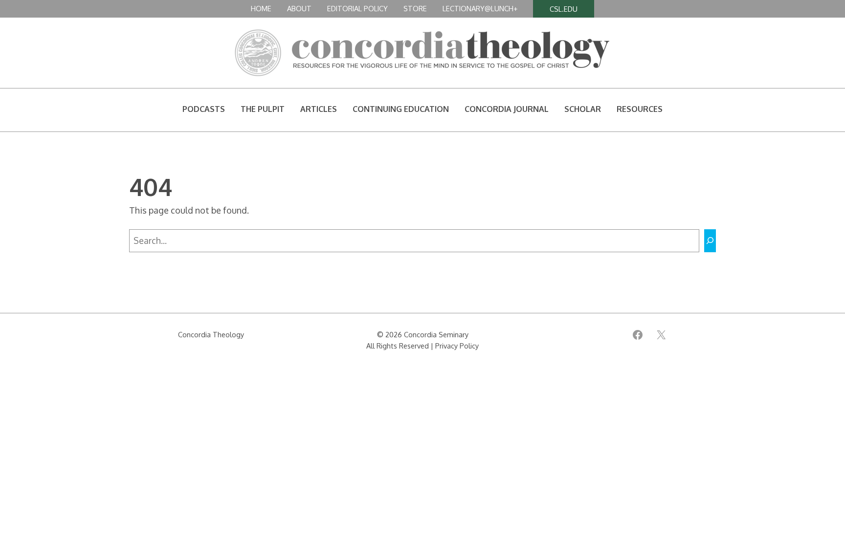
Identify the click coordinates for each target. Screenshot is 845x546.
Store (415, 8)
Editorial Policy (357, 8)
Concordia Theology (211, 334)
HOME (261, 8)
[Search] (710, 240)
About (299, 8)
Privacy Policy (457, 345)
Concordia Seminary (436, 334)
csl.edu (564, 8)
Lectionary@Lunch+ (480, 8)
